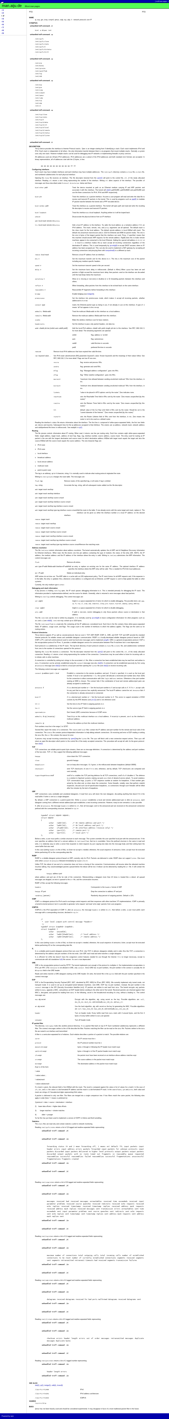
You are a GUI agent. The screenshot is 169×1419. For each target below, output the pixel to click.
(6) (54, 1385)
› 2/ (2, 13)
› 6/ (2, 24)
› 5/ (2, 22)
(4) (61, 959)
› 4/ (2, 19)
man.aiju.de (21, 5)
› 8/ (2, 30)
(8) (134, 199)
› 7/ (2, 27)
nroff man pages (161, 1)
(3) (90, 294)
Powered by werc (8, 1416)
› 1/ (2, 10)
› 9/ (2, 33)
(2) (99, 178)
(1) (93, 700)
